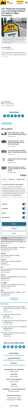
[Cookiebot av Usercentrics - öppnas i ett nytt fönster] (20, 175)
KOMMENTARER (6, 123)
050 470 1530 (8, 365)
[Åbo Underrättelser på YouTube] (16, 346)
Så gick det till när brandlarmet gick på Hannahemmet (15, 322)
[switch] (24, 208)
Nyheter (3, 253)
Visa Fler (14, 299)
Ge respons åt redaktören (8, 103)
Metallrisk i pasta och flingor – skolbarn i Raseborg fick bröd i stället (13, 249)
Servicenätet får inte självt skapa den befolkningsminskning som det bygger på (13, 241)
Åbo (2, 267)
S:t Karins (4, 282)
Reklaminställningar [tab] (22, 179)
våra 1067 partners (10, 186)
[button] (20, 4)
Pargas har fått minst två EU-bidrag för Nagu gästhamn (15, 328)
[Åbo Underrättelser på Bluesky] (8, 346)
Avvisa (14, 233)
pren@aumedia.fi (19, 355)
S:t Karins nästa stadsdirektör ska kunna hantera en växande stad (13, 286)
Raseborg (4, 245)
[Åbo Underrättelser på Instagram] (12, 346)
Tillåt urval (14, 228)
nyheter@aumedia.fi (19, 365)
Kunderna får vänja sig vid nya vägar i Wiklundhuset (14, 334)
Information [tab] (12, 179)
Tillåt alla (14, 224)
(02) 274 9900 (8, 355)
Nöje (2, 290)
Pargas (3, 275)
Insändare (4, 238)
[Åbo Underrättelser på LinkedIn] (20, 346)
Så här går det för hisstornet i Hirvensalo (12, 316)
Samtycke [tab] (4, 179)
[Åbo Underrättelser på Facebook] (4, 346)
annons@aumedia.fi (18, 360)
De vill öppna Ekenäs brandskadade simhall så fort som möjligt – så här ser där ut (15, 309)
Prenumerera (20, 1)
